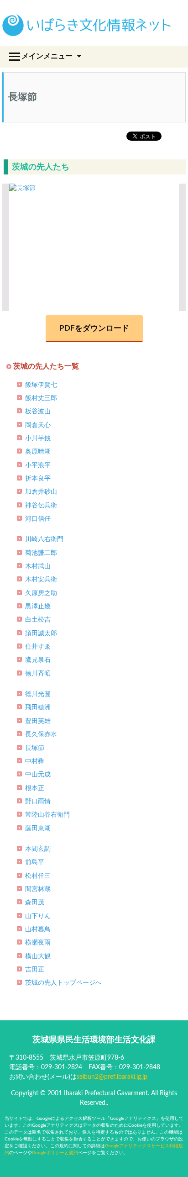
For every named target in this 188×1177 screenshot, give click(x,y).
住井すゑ (38, 647)
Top (178, 1164)
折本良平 (38, 478)
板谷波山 (38, 411)
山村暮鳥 (38, 929)
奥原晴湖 (38, 452)
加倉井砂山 (41, 492)
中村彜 (34, 761)
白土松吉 (38, 620)
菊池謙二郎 (41, 553)
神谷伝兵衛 (41, 505)
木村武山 (38, 566)
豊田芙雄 (38, 721)
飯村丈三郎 (41, 398)
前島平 (34, 862)
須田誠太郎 (41, 633)
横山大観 (38, 956)
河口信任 (38, 519)
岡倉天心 (38, 425)
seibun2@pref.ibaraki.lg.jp (112, 1077)
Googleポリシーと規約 (55, 1153)
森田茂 (34, 902)
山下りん (38, 916)
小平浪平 (38, 465)
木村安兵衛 (41, 579)
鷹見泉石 (38, 660)
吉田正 (34, 969)
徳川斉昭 (38, 673)
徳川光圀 (38, 694)
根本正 (34, 788)
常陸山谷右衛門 (47, 815)
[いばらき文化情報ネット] (86, 29)
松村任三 (38, 876)
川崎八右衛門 (44, 539)
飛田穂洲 (38, 707)
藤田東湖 (38, 828)
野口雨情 (38, 801)
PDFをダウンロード (94, 328)
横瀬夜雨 (38, 942)
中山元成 (38, 774)
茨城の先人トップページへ (63, 983)
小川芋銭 (38, 438)
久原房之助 (41, 593)
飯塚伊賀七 (41, 385)
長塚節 (34, 748)
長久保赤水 (41, 734)
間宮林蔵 (38, 889)
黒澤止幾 (38, 606)
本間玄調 (38, 849)
